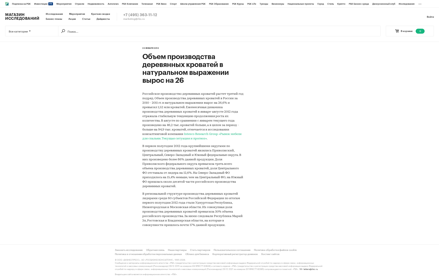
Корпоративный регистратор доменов (235, 254)
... (420, 3)
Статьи (86, 19)
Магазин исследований (22, 16)
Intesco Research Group (201, 134)
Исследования (54, 14)
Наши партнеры (177, 250)
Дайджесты (103, 19)
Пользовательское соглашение (232, 250)
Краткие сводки (100, 14)
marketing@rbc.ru (134, 19)
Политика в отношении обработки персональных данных (148, 254)
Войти (430, 17)
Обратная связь (155, 250)
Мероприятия (77, 14)
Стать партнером (200, 250)
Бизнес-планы (54, 19)
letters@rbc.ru (311, 268)
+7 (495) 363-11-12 (140, 15)
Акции (72, 19)
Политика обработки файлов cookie (275, 250)
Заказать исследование (129, 250)
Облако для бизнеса (197, 254)
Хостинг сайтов (270, 254)
